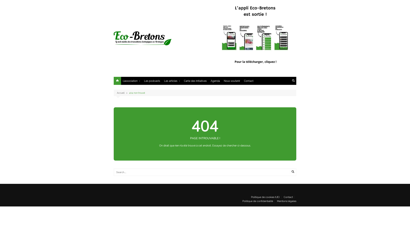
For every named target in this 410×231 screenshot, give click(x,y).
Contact (249, 80)
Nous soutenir (232, 80)
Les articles (170, 80)
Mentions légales (286, 201)
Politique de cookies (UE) (265, 197)
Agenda (215, 80)
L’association (130, 80)
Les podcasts (152, 80)
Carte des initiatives (195, 80)
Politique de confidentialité (257, 201)
